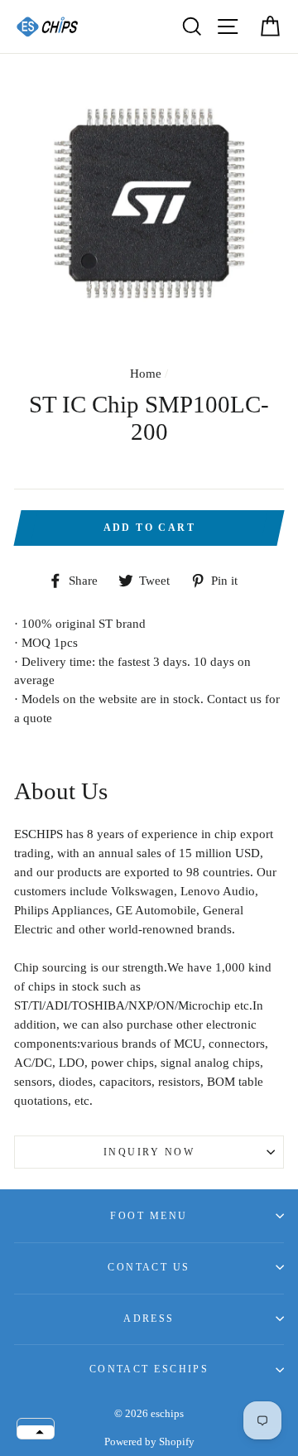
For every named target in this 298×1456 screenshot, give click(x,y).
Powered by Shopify (149, 1442)
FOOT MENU (148, 1216)
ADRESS (149, 1318)
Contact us (149, 1267)
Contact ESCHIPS (149, 1369)
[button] (35, 1432)
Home (145, 373)
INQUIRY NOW (149, 1152)
